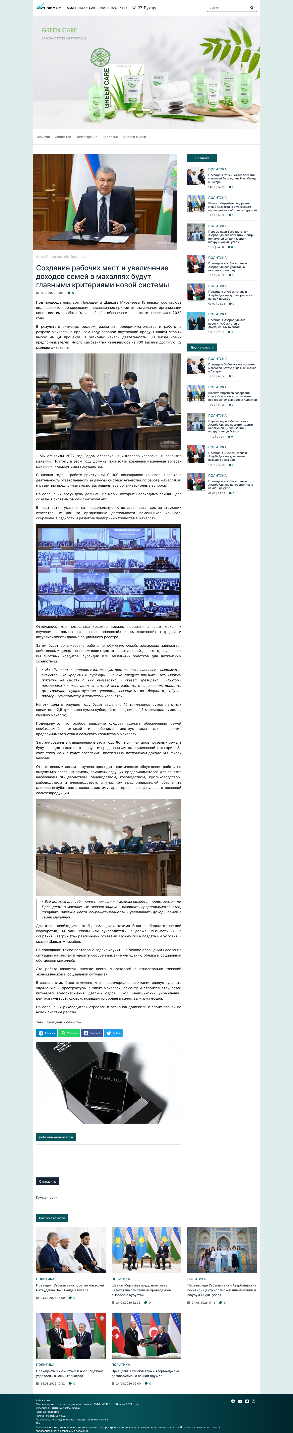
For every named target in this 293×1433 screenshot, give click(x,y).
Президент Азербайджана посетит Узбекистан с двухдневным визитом (226, 323)
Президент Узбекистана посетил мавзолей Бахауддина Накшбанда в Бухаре (232, 178)
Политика (217, 169)
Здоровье (110, 137)
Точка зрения (86, 137)
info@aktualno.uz (55, 1415)
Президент (53, 1022)
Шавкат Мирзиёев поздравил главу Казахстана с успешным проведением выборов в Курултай (232, 207)
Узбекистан (72, 1022)
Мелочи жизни (134, 137)
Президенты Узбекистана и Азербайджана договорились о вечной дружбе (230, 295)
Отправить (47, 1181)
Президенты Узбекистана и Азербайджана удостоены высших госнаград (227, 267)
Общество (63, 137)
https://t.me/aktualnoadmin (91, 1419)
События (42, 137)
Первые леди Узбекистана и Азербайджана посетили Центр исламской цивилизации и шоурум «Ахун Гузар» (230, 237)
